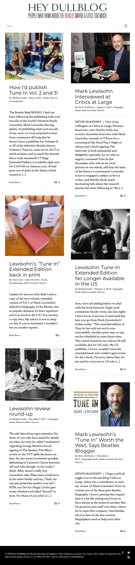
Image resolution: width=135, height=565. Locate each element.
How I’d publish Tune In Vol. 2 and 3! (33, 90)
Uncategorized (16, 101)
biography (118, 107)
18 (58, 182)
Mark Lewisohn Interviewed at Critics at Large (94, 96)
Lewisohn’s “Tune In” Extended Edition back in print (34, 269)
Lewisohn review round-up (29, 411)
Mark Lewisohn (88, 110)
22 (124, 369)
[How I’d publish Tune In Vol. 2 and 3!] (34, 56)
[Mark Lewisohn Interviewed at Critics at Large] (100, 58)
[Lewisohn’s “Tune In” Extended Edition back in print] (34, 226)
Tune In (53, 98)
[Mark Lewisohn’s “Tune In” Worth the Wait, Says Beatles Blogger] (100, 404)
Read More (14, 182)
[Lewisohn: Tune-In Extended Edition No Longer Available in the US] (100, 234)
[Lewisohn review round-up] (34, 374)
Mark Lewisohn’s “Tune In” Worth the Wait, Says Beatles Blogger (99, 442)
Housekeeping (16, 283)
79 (58, 504)
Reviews (118, 459)
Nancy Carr (17, 280)
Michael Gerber (19, 98)
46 (124, 531)
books (46, 98)
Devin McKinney (86, 107)
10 (124, 196)
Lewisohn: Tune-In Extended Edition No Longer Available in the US (100, 275)
